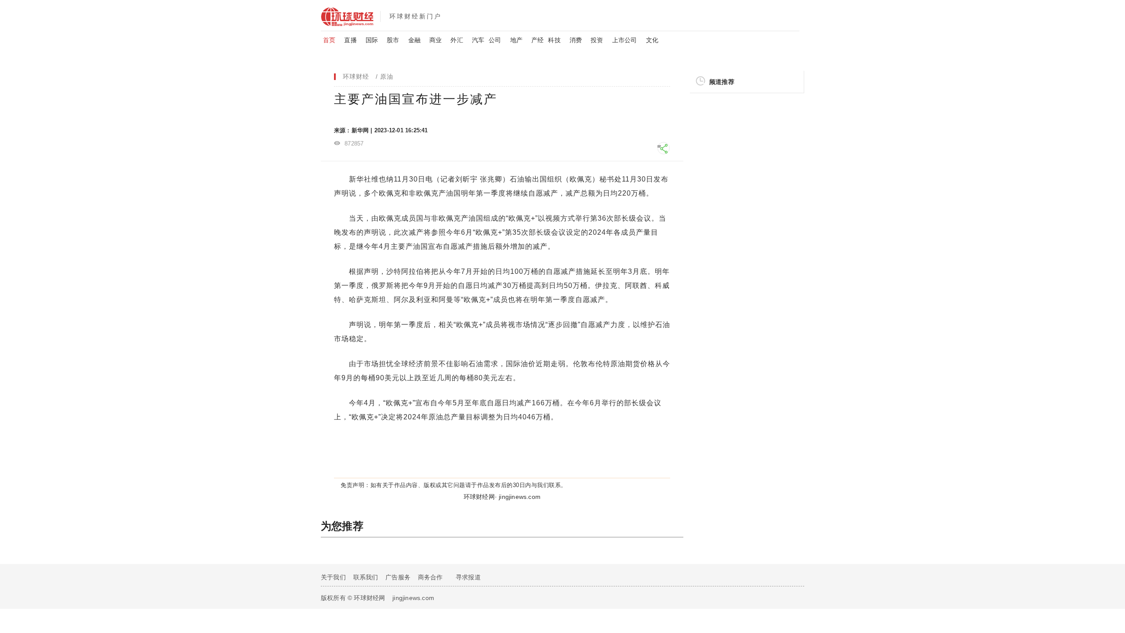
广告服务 (397, 577)
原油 (386, 76)
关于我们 (333, 577)
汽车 (478, 40)
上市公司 (624, 40)
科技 (554, 40)
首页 (329, 40)
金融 (414, 40)
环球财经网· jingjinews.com (502, 496)
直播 (350, 40)
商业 (435, 40)
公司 (495, 40)
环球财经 (356, 76)
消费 (576, 40)
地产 (516, 40)
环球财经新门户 (415, 16)
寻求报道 (468, 577)
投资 (597, 40)
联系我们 (365, 577)
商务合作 (430, 577)
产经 (537, 40)
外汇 (456, 40)
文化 (652, 40)
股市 (393, 40)
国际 (372, 40)
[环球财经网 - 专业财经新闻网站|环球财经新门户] (350, 15)
